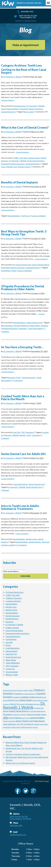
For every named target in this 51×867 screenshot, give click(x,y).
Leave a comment (39, 216)
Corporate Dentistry (29, 694)
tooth (28, 435)
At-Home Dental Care (22, 265)
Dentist (22, 704)
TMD (17, 724)
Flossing (7, 714)
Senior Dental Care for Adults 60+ (23, 454)
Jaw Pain (16, 432)
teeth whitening (9, 724)
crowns (16, 697)
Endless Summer (12, 627)
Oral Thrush (25, 718)
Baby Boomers (7, 325)
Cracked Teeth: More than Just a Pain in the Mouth (22, 397)
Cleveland (18, 694)
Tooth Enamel (16, 727)
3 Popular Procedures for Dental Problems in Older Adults (22, 287)
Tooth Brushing (39, 724)
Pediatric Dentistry (9, 721)
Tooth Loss (25, 216)
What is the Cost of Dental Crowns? (25, 127)
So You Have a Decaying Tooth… (22, 347)
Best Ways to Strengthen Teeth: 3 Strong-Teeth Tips (23, 233)
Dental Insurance (13, 616)
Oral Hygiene (15, 717)
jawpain (22, 435)
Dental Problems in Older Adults (27, 325)
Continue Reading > (8, 100)
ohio (5, 717)
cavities (25, 690)
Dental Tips (14, 704)
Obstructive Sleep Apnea (36, 714)
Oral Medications (13, 648)
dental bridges (19, 539)
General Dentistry (8, 112)
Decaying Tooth (14, 377)
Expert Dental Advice (9, 109)
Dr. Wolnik (37, 708)
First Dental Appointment (37, 711)
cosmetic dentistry (13, 601)
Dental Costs (11, 167)
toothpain (36, 435)
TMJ (22, 724)
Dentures (9, 622)
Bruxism (20, 690)
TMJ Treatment (27, 432)
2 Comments (21, 545)
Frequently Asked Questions (31, 109)
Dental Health (25, 700)
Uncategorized (12, 672)
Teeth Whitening (13, 663)
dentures (45, 542)
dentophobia (29, 704)
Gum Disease (11, 639)
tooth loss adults (8, 545)
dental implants (14, 216)
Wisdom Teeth (12, 675)
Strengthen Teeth (8, 270)
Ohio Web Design (42, 781)
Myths (8, 645)
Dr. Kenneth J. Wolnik (12, 77)
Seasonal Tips (11, 654)
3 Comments (17, 380)
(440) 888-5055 (27, 11)
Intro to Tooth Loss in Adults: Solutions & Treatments (20, 507)
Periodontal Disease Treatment (14, 328)
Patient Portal (31, 21)
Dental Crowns (24, 167)
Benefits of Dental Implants (19, 182)
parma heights (37, 717)
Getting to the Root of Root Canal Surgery (23, 71)
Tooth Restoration (35, 328)
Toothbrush (29, 724)
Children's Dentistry (14, 598)
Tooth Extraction (28, 377)
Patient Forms (20, 21)
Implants (44, 325)
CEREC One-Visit (20, 158)
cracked (45, 432)
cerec (3, 167)
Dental (38, 697)
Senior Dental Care (34, 322)
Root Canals (29, 112)
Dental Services (19, 106)
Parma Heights (12, 651)
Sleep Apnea (11, 660)
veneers (35, 727)
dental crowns (34, 158)
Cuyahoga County (27, 697)
